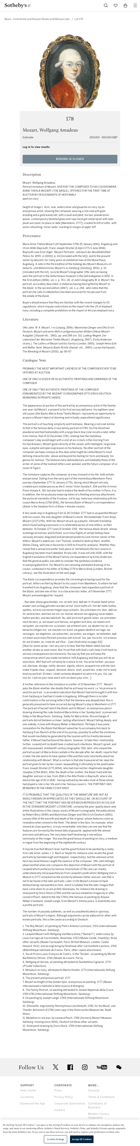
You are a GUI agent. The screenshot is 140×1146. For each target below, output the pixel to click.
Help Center (28, 1090)
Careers (59, 1110)
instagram (85, 1067)
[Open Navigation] (135, 5)
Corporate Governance (69, 1103)
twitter (55, 1067)
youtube (102, 1067)
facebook (70, 1067)
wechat (118, 1067)
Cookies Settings (55, 1139)
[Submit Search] (106, 5)
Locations (27, 1097)
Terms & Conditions (101, 1097)
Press (58, 1090)
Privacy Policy (63, 1097)
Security (93, 1090)
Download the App (32, 1103)
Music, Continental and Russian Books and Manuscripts (37, 19)
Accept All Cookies (81, 1139)
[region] (70, 1133)
